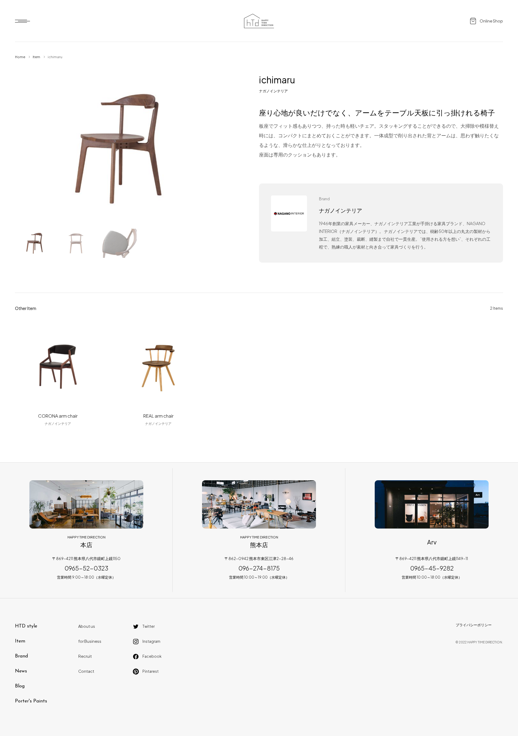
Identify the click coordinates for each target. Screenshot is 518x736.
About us (86, 626)
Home (20, 57)
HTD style (26, 626)
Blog (20, 686)
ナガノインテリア (273, 91)
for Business (89, 641)
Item (36, 57)
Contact (86, 671)
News (21, 671)
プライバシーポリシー (474, 625)
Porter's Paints (31, 701)
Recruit (85, 656)
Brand (21, 656)
